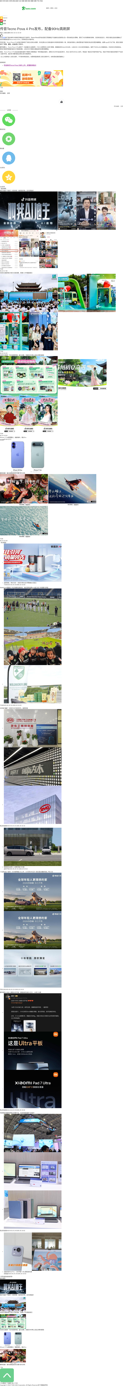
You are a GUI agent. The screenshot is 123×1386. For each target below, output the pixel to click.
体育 (10, 1)
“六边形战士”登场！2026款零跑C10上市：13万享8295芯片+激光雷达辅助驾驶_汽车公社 (26, 872)
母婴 (23, 1)
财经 (29, 1)
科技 (41, 1)
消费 (35, 1)
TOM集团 (3, 1383)
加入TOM (15, 1383)
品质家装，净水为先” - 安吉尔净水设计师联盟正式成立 (20, 583)
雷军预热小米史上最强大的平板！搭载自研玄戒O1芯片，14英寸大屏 (20, 992)
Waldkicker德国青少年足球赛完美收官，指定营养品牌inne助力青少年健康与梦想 (24, 587)
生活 (19, 1)
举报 (1, 91)
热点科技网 (3, 826)
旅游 (16, 1)
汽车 (38, 1)
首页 (1, 1)
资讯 (4, 1)
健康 (32, 1)
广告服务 (9, 1383)
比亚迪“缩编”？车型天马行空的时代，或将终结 (14, 708)
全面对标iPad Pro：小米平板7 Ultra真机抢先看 (18, 1272)
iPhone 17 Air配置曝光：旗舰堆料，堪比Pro (13, 437)
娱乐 (7, 1)
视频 (26, 1)
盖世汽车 (6, 869)
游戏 (13, 1)
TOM (5, 584)
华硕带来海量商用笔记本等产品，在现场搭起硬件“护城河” (17, 1113)
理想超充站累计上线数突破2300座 (14, 867)
